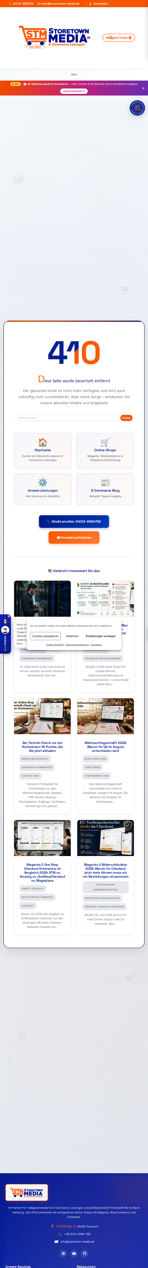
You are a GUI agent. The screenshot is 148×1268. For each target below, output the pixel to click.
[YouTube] (74, 1254)
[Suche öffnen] (111, 38)
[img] (137, 108)
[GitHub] (85, 1254)
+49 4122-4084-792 (77, 1234)
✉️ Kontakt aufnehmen (74, 537)
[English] (88, 38)
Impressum (96, 644)
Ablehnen (72, 636)
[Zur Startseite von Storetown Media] (55, 37)
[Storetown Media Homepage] (26, 1192)
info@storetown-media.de (77, 1241)
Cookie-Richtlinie (55, 644)
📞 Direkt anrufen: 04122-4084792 (74, 521)
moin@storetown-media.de (60, 4)
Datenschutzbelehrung (77, 644)
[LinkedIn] (63, 1254)
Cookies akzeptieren (45, 636)
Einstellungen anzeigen (101, 636)
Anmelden (96, 4)
